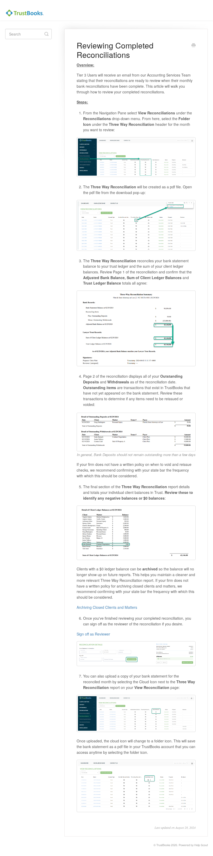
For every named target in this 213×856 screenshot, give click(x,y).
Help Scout (201, 845)
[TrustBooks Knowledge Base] (27, 10)
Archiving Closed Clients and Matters (107, 607)
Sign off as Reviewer (93, 634)
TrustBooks (163, 845)
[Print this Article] (193, 46)
